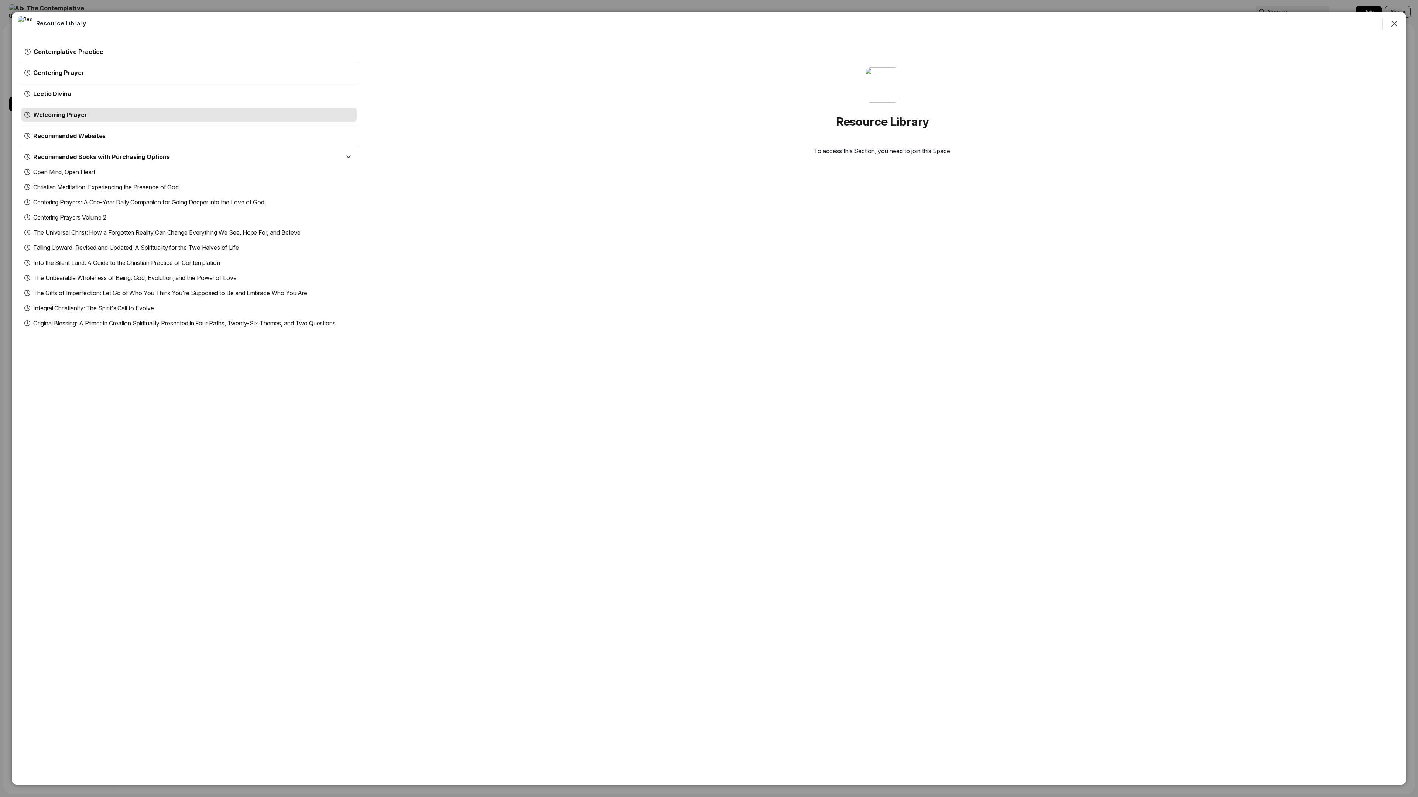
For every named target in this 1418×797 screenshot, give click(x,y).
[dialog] (709, 398)
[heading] (61, 23)
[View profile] (25, 23)
